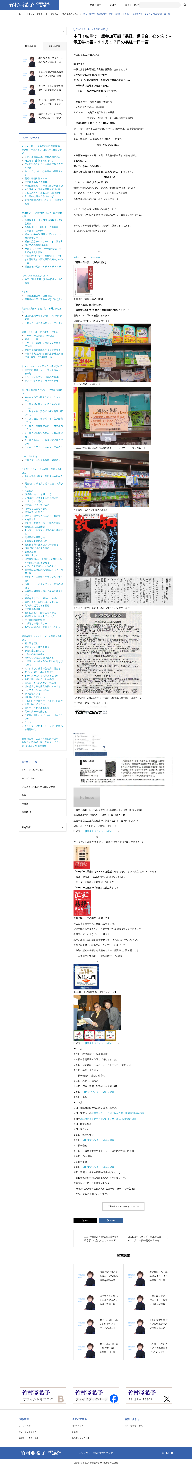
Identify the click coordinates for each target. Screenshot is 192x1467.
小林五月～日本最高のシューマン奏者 (44, 323)
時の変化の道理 (32, 609)
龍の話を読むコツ (34, 643)
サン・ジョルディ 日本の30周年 (42, 380)
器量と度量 (30, 552)
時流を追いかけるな (35, 512)
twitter (76, 257)
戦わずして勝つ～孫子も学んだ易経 (43, 523)
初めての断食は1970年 (36, 245)
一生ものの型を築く (35, 654)
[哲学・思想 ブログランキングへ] (106, 246)
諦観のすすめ (31, 555)
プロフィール (25, 1426)
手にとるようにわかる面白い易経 (90, 29)
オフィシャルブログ (27, 1432)
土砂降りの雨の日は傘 (36, 623)
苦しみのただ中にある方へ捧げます (43, 193)
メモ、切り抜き (29, 456)
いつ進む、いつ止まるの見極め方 (41, 498)
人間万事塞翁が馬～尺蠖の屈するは (43, 157)
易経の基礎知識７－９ (36, 178)
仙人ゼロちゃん (29, 778)
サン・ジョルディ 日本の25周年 (42, 377)
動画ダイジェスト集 (80, 1438)
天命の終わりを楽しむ (36, 711)
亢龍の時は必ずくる (35, 704)
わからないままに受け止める (39, 657)
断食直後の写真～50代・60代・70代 (43, 266)
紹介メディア (77, 1426)
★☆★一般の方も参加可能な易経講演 (41, 146)
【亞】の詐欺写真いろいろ (35, 276)
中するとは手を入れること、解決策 (43, 516)
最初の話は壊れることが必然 (39, 679)
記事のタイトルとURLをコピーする (123, 1206)
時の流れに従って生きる (37, 505)
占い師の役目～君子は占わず (39, 196)
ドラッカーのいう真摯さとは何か (41, 675)
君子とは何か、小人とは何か (39, 672)
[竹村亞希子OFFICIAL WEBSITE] (29, 5)
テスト (28, 722)
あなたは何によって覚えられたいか (43, 627)
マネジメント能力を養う (37, 647)
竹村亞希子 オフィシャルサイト (99, 831)
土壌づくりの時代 (34, 501)
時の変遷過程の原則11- (36, 182)
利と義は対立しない (35, 697)
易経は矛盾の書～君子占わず (39, 616)
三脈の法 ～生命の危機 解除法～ (43, 460)
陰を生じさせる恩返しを (37, 708)
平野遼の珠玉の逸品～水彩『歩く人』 (44, 299)
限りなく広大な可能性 (36, 509)
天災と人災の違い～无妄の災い (40, 566)
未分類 (25, 803)
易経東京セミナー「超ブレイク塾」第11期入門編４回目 (108, 1119)
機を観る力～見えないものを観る (41, 544)
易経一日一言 (31, 339)
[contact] (172, 1453)
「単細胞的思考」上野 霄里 (38, 296)
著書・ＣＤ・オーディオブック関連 (40, 332)
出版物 (75, 1432)
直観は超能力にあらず (36, 541)
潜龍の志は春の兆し (35, 650)
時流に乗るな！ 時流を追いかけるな (44, 186)
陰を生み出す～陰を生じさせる (40, 613)
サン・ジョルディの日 (33, 770)
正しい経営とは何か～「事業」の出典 (44, 701)
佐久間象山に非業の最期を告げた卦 (43, 189)
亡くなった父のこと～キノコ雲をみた (44, 447)
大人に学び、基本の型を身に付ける (43, 668)
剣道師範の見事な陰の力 (37, 537)
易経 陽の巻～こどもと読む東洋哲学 (40, 738)
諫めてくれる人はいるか (37, 690)
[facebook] (167, 1453)
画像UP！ (27, 812)
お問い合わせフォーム (134, 1426)
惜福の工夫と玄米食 (35, 526)
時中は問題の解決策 (35, 620)
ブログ (112, 5)
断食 (24, 795)
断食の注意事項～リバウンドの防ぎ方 (44, 241)
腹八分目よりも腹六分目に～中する (43, 686)
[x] (163, 1453)
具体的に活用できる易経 (37, 605)
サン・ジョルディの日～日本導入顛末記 (42, 366)
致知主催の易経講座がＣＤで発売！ (43, 350)
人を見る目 (30, 519)
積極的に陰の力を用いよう (38, 494)
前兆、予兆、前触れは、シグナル (41, 602)
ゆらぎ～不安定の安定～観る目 (40, 683)
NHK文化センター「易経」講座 (98, 1092)
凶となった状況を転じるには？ (40, 160)
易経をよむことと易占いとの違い (41, 598)
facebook (95, 257)
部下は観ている (32, 693)
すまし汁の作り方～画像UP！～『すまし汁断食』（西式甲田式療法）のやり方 (44, 259)
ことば (25, 292)
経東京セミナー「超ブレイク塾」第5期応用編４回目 (118, 1113)
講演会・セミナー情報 (136, 5)
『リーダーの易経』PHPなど (39, 335)
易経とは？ (95, 5)
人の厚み (29, 491)
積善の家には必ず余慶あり (38, 548)
